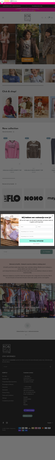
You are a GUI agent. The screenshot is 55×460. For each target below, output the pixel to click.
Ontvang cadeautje (36, 241)
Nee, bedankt (36, 244)
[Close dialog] (52, 216)
